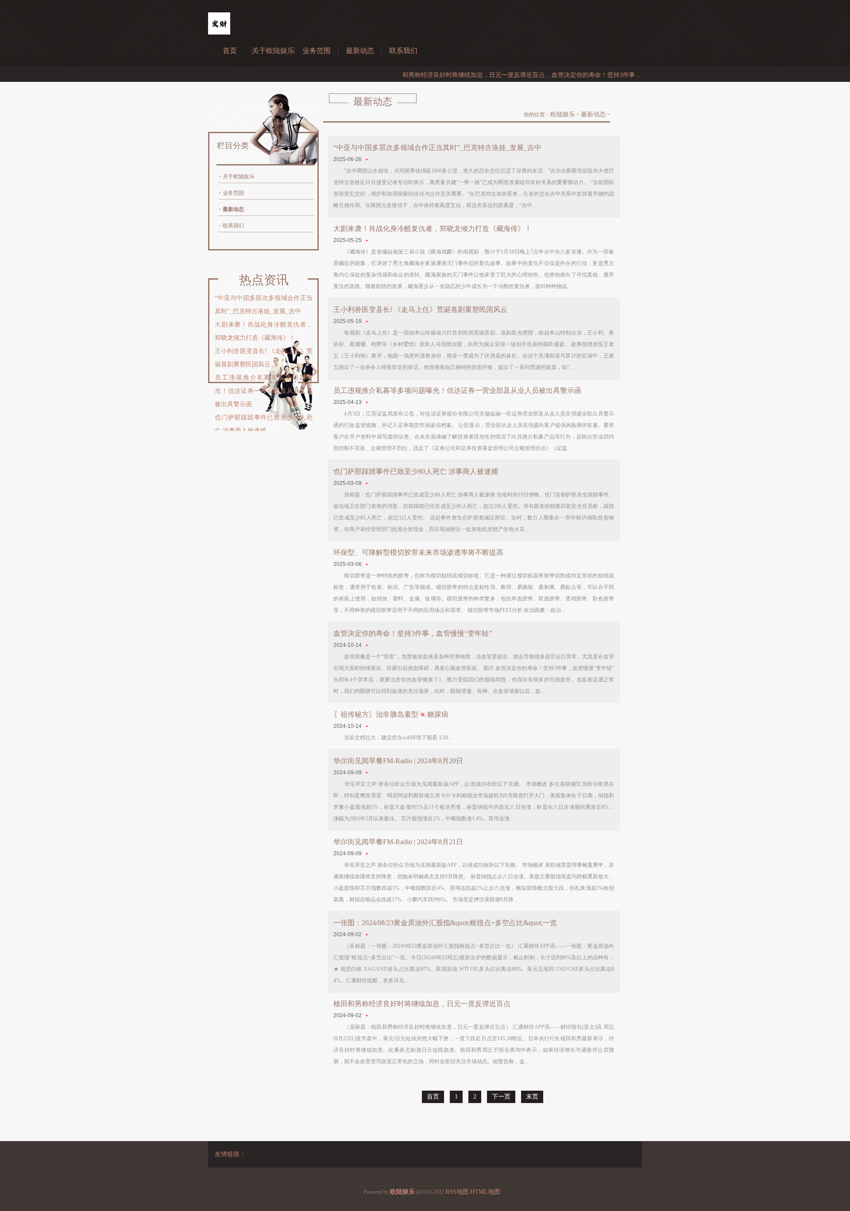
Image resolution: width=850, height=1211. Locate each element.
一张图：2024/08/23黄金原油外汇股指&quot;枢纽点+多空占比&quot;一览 (445, 923)
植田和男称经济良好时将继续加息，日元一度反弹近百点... (445, 75)
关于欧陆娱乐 (273, 50)
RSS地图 (457, 1191)
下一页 (501, 1096)
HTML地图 (485, 1191)
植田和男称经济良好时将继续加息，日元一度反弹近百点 (421, 1003)
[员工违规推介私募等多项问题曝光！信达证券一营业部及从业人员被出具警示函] (367, 402)
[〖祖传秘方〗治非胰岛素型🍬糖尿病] (367, 726)
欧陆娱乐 (562, 114)
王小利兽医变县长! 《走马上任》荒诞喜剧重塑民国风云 (420, 309)
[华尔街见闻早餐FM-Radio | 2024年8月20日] (367, 772)
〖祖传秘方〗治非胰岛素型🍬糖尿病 (390, 714)
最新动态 (360, 50)
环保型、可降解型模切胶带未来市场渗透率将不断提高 (418, 552)
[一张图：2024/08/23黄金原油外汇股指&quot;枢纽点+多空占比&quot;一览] (367, 934)
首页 (230, 50)
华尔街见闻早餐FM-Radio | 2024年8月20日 (398, 761)
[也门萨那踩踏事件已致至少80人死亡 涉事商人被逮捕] (367, 483)
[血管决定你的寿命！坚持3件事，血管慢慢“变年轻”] (367, 645)
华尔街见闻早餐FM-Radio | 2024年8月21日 (398, 842)
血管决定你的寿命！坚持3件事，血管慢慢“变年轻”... (598, 75)
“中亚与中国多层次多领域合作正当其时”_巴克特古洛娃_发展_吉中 (437, 147)
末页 (532, 1096)
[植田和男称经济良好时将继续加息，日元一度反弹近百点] (367, 1015)
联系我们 (403, 50)
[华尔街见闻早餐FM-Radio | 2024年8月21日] (367, 853)
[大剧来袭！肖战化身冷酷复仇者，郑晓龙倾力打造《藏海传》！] (367, 240)
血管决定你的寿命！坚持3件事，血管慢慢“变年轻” (412, 633)
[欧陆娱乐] (219, 32)
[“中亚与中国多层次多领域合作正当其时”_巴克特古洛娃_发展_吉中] (367, 159)
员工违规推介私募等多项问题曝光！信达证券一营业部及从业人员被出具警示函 (457, 390)
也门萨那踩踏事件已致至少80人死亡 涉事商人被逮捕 (415, 471)
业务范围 (316, 50)
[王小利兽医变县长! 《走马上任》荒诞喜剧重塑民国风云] (367, 321)
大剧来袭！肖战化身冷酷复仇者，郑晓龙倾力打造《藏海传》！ (432, 228)
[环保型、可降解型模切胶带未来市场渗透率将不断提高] (367, 564)
